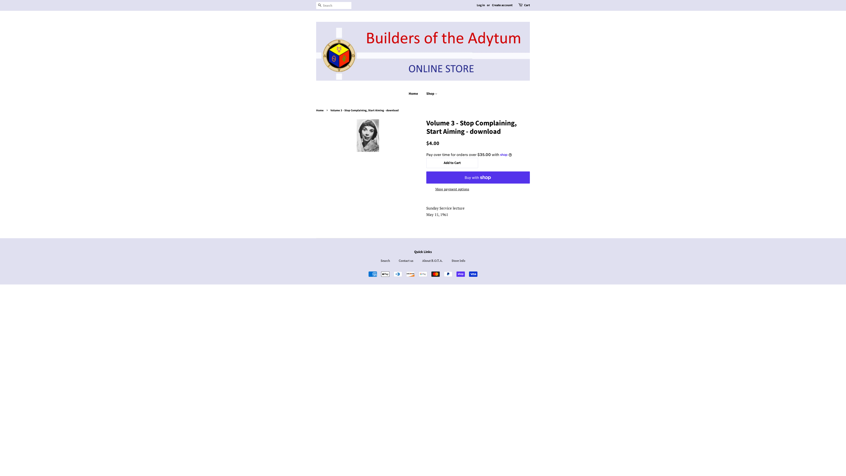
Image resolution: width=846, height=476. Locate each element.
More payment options (452, 189)
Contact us (406, 260)
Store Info (458, 260)
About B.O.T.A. (432, 260)
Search (385, 260)
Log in (481, 5)
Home (413, 93)
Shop (430, 93)
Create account (502, 5)
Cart (527, 5)
